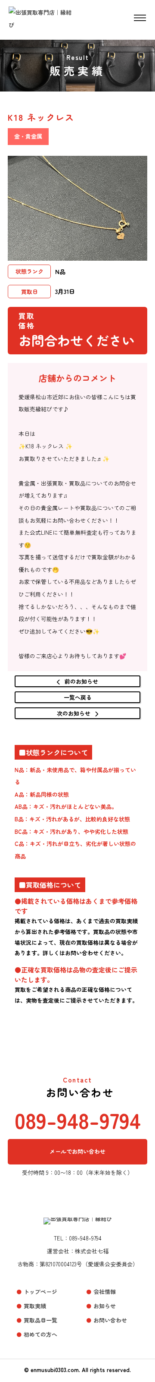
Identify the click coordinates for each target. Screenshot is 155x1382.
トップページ (40, 1291)
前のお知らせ (81, 681)
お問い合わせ (110, 1320)
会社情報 (104, 1291)
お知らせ (104, 1306)
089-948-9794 (78, 1120)
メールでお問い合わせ (77, 1151)
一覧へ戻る (78, 697)
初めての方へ (40, 1334)
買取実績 (35, 1306)
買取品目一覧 (40, 1320)
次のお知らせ (73, 713)
